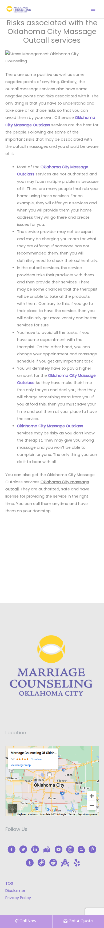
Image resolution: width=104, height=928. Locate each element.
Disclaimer (15, 890)
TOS (9, 883)
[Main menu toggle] (93, 9)
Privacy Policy (18, 897)
